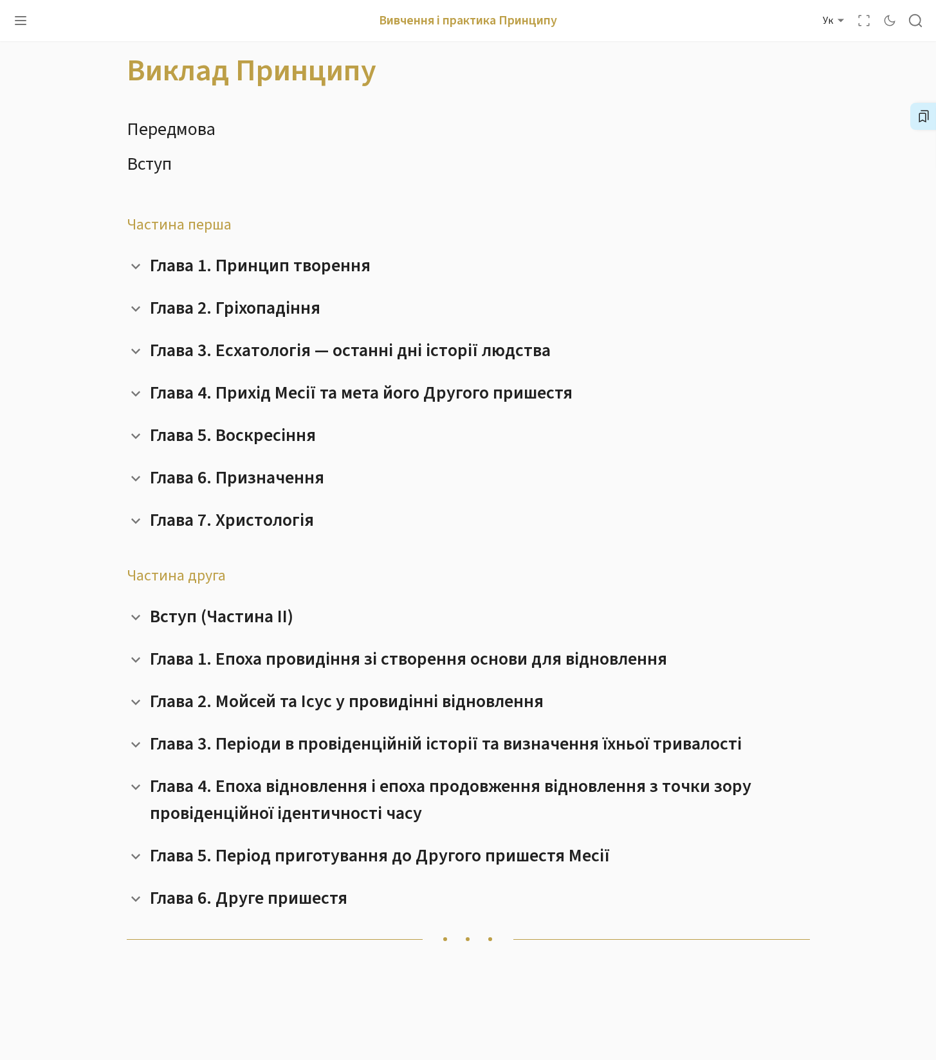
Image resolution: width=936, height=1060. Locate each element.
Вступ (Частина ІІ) (221, 616)
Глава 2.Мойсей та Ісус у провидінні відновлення (347, 701)
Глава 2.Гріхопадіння (235, 308)
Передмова (171, 129)
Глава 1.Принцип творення (260, 265)
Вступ (149, 164)
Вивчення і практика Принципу (468, 20)
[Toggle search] (915, 20)
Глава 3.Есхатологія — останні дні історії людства (350, 350)
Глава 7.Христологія (232, 520)
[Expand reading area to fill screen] (864, 20)
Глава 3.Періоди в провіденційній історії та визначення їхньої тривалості (446, 744)
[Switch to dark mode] (890, 20)
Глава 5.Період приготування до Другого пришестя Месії (380, 855)
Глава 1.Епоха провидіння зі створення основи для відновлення (408, 659)
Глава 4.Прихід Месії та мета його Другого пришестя (361, 393)
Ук (828, 20)
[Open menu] (20, 20)
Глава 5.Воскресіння (233, 435)
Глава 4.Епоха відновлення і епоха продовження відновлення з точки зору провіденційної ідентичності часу (450, 799)
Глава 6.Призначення (237, 477)
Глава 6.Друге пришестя (248, 898)
